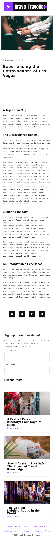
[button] (12, 314)
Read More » (13, 428)
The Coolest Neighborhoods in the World (23, 510)
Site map (24, 531)
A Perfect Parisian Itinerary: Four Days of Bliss (24, 422)
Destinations (40, 526)
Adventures (10, 531)
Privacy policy (42, 531)
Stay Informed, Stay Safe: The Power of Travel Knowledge (26, 466)
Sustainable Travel (18, 526)
